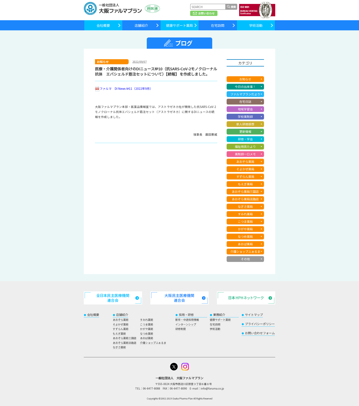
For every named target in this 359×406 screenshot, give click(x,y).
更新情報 (245, 131)
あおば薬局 (245, 244)
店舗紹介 (141, 25)
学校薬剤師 (245, 116)
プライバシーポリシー (258, 324)
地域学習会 (245, 109)
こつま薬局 (245, 221)
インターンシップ (185, 324)
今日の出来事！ (245, 86)
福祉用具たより (245, 146)
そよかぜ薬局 (245, 169)
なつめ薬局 (245, 236)
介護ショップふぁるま (245, 251)
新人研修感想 (245, 124)
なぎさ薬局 (245, 206)
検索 (233, 7)
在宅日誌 (245, 101)
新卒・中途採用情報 (187, 320)
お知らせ (245, 79)
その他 (245, 259)
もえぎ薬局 (245, 184)
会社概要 (103, 25)
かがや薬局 (245, 229)
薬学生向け (245, 71)
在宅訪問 (217, 25)
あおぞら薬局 (245, 161)
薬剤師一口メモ (245, 154)
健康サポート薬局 (179, 25)
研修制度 (180, 329)
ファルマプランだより (245, 94)
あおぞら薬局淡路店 (245, 199)
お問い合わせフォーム (258, 333)
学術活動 (256, 25)
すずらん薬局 (245, 176)
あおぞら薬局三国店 (245, 191)
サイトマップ (252, 314)
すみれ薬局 (245, 214)
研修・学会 (245, 139)
